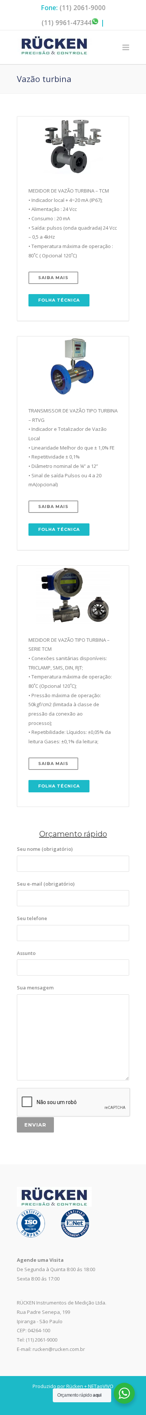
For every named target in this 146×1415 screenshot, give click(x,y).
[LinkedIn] (87, 1403)
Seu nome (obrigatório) (45, 849)
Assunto (26, 953)
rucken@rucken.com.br (59, 1349)
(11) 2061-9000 (83, 7)
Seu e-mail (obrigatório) (45, 883)
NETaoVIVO (100, 1386)
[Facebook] (58, 1403)
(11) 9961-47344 (66, 22)
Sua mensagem (35, 987)
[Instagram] (73, 1403)
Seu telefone (32, 918)
